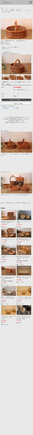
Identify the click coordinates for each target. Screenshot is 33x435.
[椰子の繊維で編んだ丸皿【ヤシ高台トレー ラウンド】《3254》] (23, 233)
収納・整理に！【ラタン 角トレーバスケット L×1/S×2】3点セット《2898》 (23, 257)
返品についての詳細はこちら (9, 106)
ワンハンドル (27, 10)
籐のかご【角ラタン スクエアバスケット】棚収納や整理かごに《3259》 (8, 278)
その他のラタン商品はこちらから (23, 202)
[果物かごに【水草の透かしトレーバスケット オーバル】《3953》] (8, 291)
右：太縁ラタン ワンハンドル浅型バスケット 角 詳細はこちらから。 (16, 154)
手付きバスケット (19, 10)
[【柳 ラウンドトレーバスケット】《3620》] (23, 215)
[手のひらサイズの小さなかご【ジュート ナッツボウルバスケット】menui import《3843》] (23, 310)
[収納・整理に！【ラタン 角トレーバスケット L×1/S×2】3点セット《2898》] (23, 250)
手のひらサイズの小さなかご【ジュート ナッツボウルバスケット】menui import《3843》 (23, 317)
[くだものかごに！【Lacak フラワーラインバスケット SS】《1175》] (23, 291)
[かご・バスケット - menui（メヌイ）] (7, 3)
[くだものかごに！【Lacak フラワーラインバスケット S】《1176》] (8, 310)
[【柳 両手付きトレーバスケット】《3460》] (8, 250)
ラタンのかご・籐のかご (6, 11)
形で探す (12, 9)
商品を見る (3, 226)
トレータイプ (18, 9)
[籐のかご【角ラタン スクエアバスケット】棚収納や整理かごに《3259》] (8, 270)
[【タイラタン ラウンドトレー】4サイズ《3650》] (8, 233)
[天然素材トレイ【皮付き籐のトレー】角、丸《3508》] (8, 215)
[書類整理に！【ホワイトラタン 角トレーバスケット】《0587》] (23, 270)
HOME (2, 8)
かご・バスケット (5, 9)
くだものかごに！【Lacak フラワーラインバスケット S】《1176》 (8, 317)
